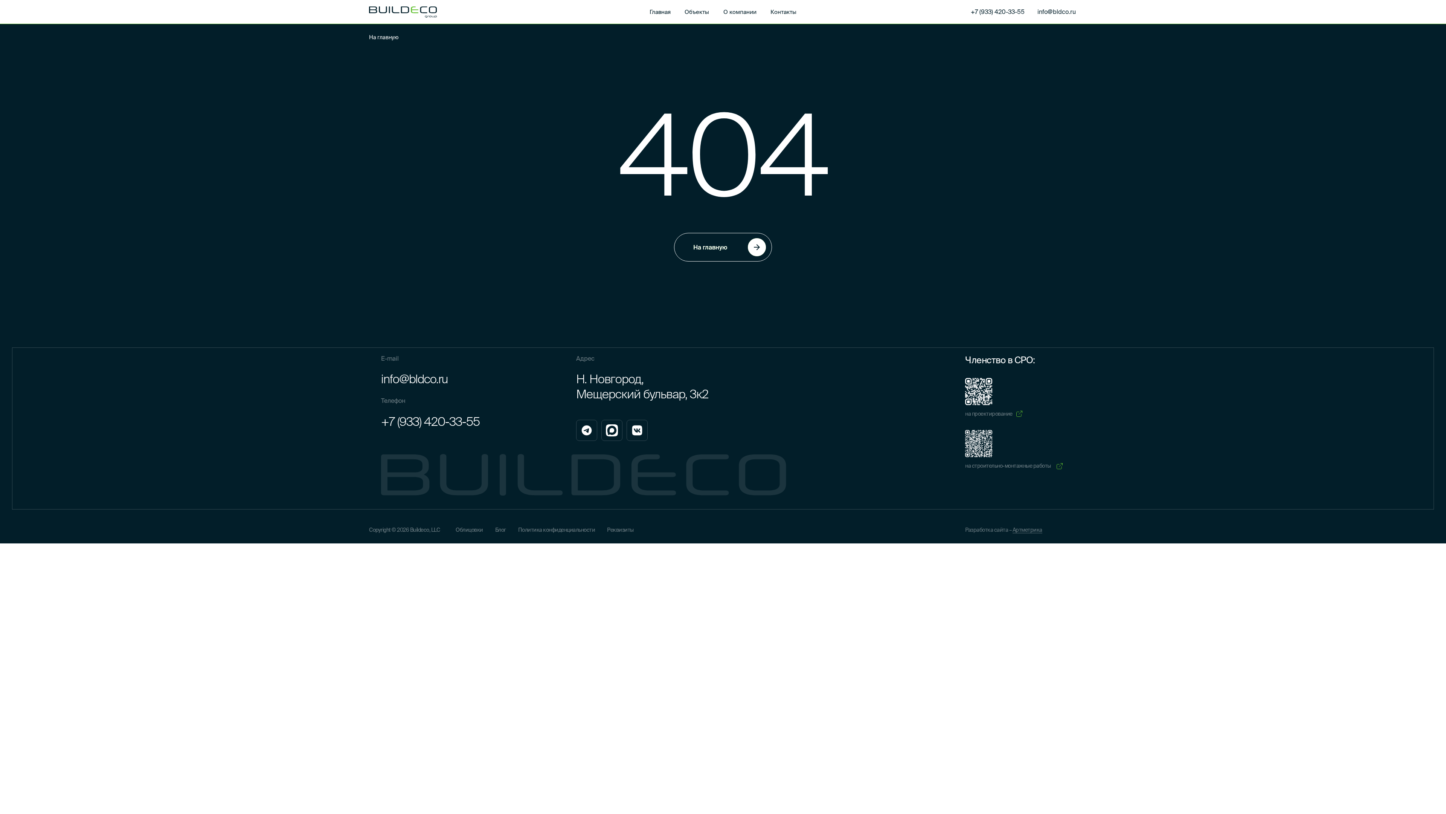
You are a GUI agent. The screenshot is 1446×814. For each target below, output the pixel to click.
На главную (383, 37)
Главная (660, 12)
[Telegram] (586, 430)
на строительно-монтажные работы (1008, 466)
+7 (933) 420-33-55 (430, 421)
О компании (740, 12)
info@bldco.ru (414, 379)
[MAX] (611, 430)
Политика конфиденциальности (556, 530)
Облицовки (469, 530)
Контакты (783, 12)
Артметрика (1027, 530)
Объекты (697, 12)
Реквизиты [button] (620, 530)
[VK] (637, 430)
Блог (500, 530)
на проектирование (989, 414)
